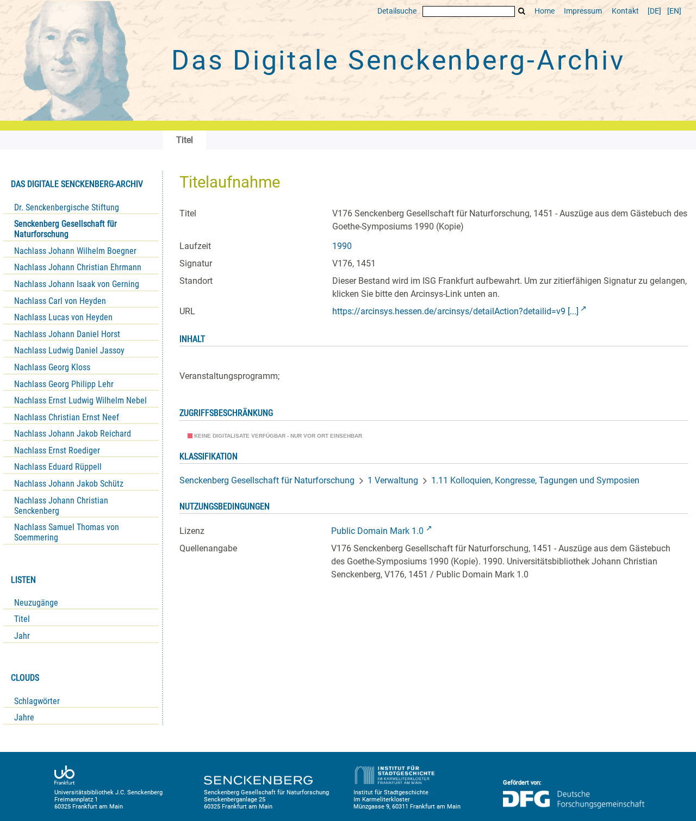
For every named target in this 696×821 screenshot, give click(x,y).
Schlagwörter (37, 701)
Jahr (22, 636)
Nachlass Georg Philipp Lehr (64, 384)
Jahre (24, 717)
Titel (22, 619)
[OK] (522, 11)
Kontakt (625, 11)
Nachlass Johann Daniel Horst (67, 334)
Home (545, 11)
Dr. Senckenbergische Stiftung (66, 207)
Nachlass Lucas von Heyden (63, 317)
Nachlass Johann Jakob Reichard (72, 433)
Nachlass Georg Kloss (52, 367)
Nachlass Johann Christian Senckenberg (61, 505)
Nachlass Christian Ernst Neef (66, 417)
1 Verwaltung (393, 480)
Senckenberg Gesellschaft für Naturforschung (65, 229)
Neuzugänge (36, 603)
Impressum (583, 11)
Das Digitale (398, 60)
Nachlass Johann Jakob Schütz (68, 483)
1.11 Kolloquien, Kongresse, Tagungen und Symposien (535, 480)
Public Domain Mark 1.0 (377, 531)
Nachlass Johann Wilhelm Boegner (75, 251)
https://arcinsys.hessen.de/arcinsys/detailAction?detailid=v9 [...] (455, 311)
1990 (342, 246)
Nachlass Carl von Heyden (60, 301)
